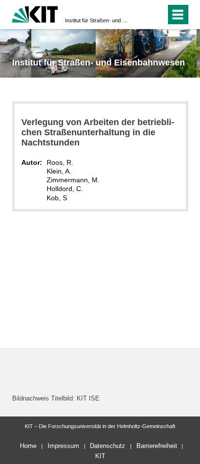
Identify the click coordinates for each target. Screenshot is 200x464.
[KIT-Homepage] (35, 13)
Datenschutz (107, 445)
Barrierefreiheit (156, 445)
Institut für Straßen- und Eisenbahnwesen (97, 20)
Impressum (63, 445)
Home (28, 445)
